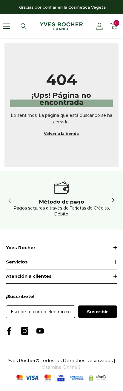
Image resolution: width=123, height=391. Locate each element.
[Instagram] (25, 331)
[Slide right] (113, 200)
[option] (61, 7)
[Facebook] (9, 331)
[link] (61, 200)
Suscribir (97, 311)
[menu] (6, 26)
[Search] (23, 26)
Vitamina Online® (62, 367)
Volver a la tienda (61, 133)
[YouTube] (40, 331)
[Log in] (99, 26)
